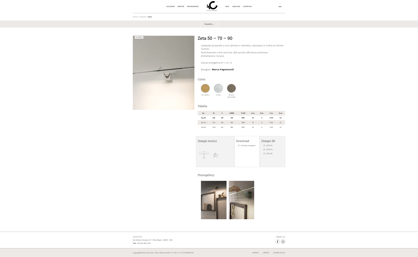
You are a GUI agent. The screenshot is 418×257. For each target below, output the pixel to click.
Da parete (208, 24)
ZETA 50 (268, 145)
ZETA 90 (268, 153)
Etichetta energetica (247, 145)
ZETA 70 (268, 149)
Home (135, 17)
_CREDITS (265, 253)
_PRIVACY (255, 253)
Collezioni (143, 17)
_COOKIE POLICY (279, 253)
